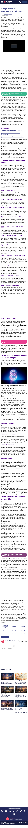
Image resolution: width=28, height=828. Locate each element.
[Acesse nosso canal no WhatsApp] (9, 811)
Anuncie (25, 822)
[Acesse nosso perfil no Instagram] (2, 811)
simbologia (10, 648)
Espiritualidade (8, 5)
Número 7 (23, 633)
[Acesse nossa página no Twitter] (21, 811)
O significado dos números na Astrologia (11, 130)
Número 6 (14, 633)
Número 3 (14, 630)
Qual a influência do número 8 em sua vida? (12, 137)
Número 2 (5, 630)
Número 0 (14, 626)
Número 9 (14, 636)
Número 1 (23, 626)
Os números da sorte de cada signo (5, 626)
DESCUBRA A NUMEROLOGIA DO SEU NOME (12, 341)
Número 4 (23, 630)
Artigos (2, 5)
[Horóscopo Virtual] (8, 2)
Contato (21, 822)
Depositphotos (12, 823)
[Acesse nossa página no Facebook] (24, 811)
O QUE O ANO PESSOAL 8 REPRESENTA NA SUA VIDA (13, 555)
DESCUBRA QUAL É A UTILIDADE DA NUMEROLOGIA (12, 94)
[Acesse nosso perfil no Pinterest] (14, 814)
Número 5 (5, 633)
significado (4, 648)
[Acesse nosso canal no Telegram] (13, 811)
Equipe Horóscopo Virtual (7, 14)
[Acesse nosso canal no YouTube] (6, 811)
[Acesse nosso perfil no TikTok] (17, 811)
